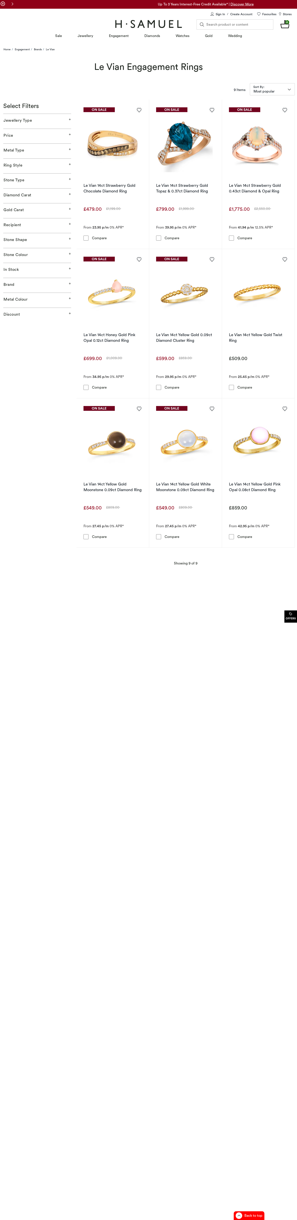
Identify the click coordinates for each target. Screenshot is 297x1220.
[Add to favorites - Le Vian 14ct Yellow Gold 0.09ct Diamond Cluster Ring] (212, 259)
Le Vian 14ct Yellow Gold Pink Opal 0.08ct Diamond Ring (254, 487)
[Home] (148, 24)
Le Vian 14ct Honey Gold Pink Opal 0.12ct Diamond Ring (109, 337)
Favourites (269, 14)
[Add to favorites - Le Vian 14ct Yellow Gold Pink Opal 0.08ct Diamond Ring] (285, 408)
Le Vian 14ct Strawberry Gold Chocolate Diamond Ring (109, 188)
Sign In (220, 14)
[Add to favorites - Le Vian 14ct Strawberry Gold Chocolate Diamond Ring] (139, 110)
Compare (99, 238)
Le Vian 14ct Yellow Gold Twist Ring (255, 337)
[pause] (2, 4)
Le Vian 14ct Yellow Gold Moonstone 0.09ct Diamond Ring (112, 487)
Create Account (241, 14)
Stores (287, 14)
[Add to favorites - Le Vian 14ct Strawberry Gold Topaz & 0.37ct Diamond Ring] (212, 110)
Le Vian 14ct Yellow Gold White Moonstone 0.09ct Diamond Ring (185, 487)
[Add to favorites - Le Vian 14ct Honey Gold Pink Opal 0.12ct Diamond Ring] (139, 259)
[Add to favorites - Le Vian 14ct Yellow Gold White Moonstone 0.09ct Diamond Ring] (212, 408)
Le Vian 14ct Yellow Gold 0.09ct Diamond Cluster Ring (184, 337)
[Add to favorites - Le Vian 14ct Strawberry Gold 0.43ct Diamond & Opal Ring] (285, 110)
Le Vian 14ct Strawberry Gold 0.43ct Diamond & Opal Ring (255, 188)
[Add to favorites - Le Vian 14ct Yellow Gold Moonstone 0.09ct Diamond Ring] (139, 408)
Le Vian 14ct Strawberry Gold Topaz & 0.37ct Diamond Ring (182, 188)
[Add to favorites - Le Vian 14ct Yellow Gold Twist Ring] (285, 259)
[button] (12, 4)
